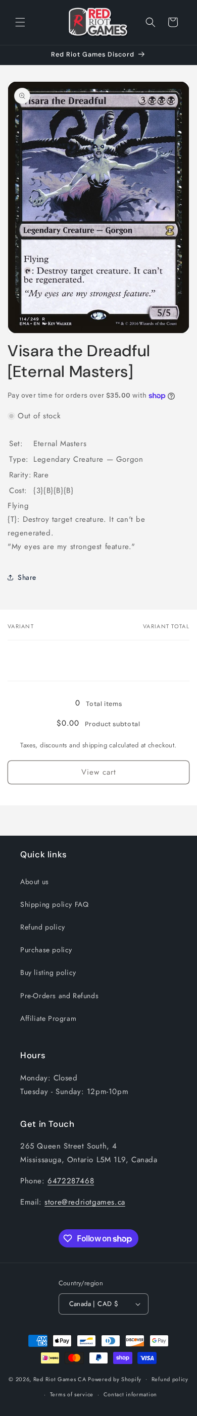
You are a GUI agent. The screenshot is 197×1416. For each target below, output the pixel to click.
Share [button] (27, 577)
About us (34, 882)
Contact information (130, 1394)
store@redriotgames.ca (84, 1202)
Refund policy (42, 927)
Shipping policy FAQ (54, 904)
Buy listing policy (48, 972)
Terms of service (71, 1394)
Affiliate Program (48, 1018)
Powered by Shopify (114, 1379)
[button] (20, 22)
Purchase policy (46, 950)
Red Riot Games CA (59, 1379)
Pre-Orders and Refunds (59, 996)
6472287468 (70, 1180)
